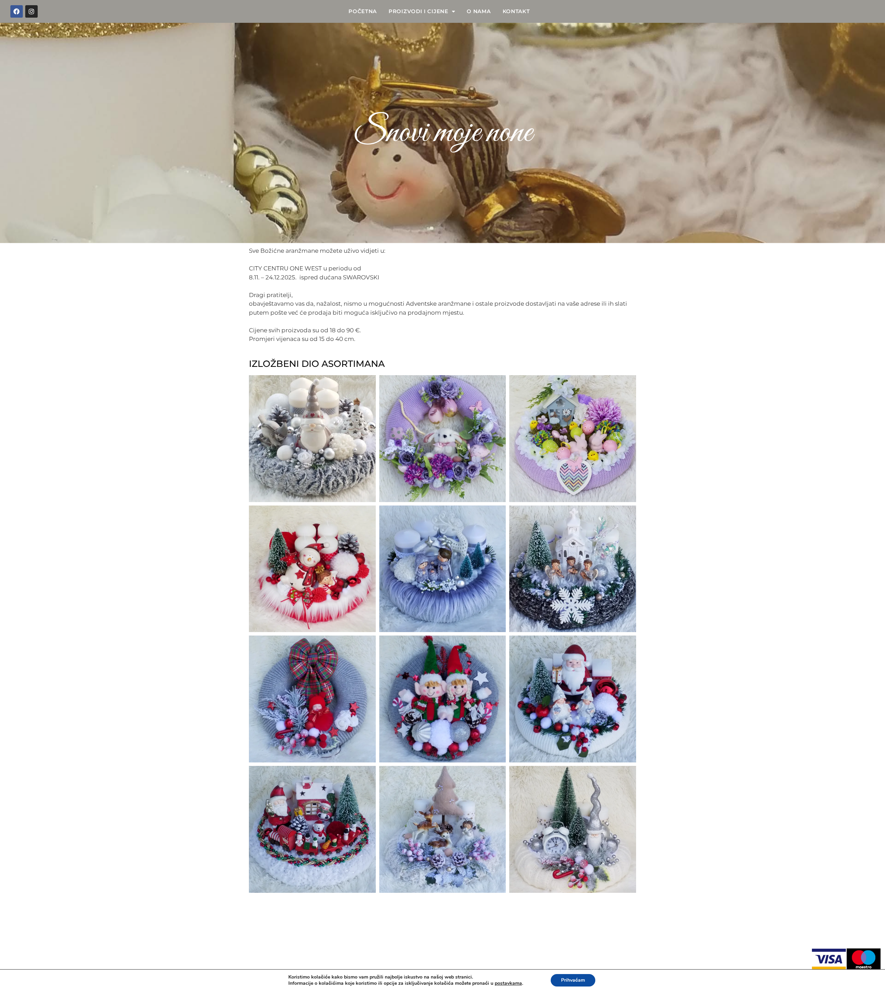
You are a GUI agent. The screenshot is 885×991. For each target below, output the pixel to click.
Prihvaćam (573, 980)
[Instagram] (31, 11)
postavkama (508, 983)
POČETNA (362, 11)
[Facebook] (16, 11)
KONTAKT (516, 11)
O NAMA (479, 11)
